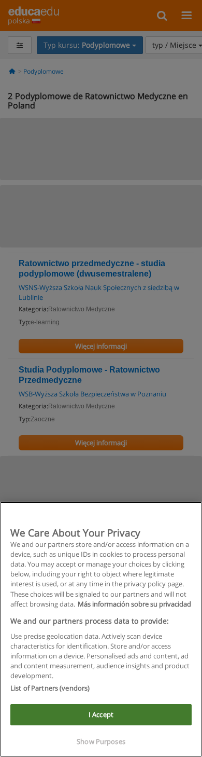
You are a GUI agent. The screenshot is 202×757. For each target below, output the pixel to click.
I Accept (101, 714)
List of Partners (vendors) (50, 688)
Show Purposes (101, 741)
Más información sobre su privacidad (134, 604)
